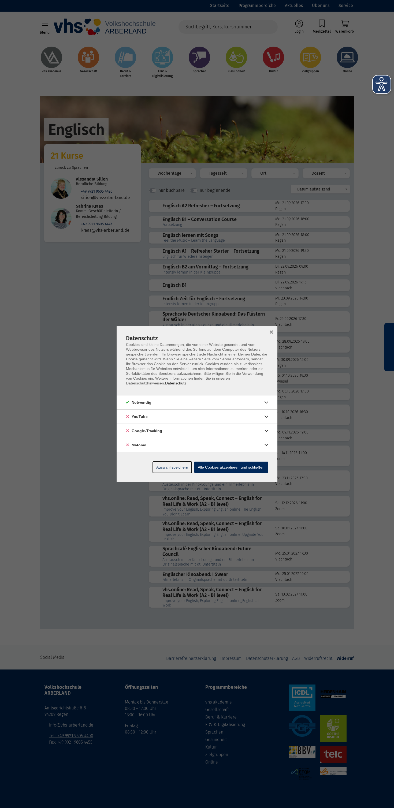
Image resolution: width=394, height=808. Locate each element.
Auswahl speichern (172, 467)
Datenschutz (175, 383)
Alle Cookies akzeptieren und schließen (231, 467)
